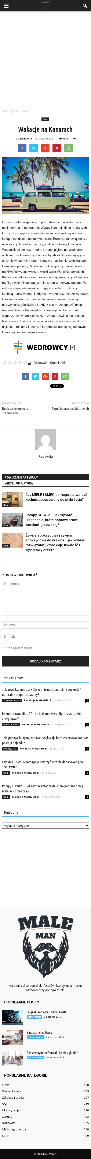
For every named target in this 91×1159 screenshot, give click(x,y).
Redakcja (26, 138)
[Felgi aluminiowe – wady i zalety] (12, 1017)
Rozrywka (8, 1123)
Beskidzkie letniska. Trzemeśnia (15, 411)
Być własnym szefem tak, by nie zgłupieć (52, 1053)
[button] (85, 5)
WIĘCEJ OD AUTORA (19, 483)
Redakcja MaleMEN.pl (37, 700)
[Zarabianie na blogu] (12, 1037)
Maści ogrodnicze (14, 1129)
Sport (6, 1136)
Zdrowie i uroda (12, 700)
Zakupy (7, 1117)
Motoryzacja (10, 748)
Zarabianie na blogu (39, 1032)
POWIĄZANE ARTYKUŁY (21, 477)
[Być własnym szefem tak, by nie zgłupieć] (12, 1058)
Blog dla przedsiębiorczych (70, 409)
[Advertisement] (45, 59)
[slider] (15, 362)
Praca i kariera (11, 724)
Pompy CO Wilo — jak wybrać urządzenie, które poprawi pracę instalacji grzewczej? (51, 520)
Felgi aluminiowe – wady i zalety (46, 1012)
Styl (4, 1104)
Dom (45, 119)
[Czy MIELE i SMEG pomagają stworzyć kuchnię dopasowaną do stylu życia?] (12, 499)
